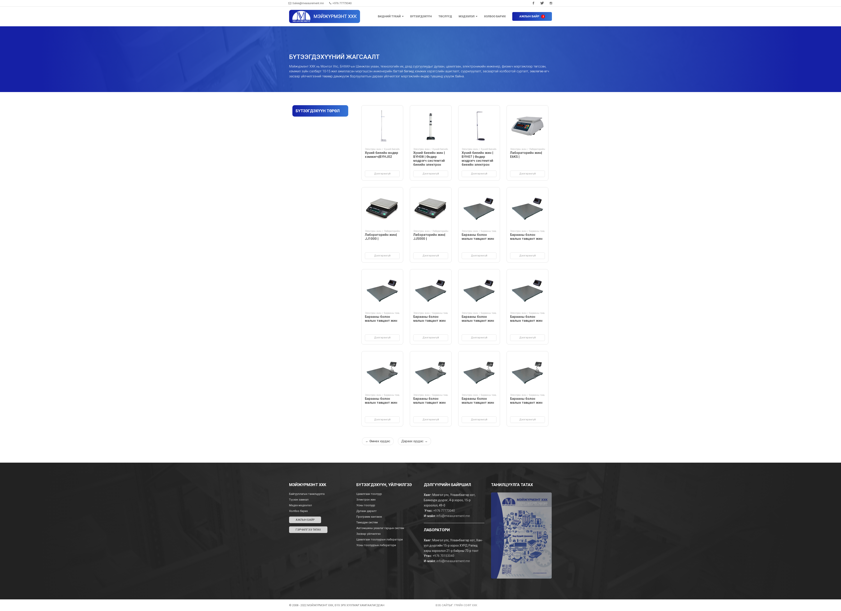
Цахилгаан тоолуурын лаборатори (379, 539)
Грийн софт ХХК (465, 605)
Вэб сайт (442, 605)
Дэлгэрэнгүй (382, 173)
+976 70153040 (443, 556)
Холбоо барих (298, 511)
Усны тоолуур (366, 505)
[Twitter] (542, 3)
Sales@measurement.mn (308, 3)
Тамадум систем (367, 522)
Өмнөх (377, 441)
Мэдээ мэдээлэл (300, 505)
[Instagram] (550, 3)
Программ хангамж (369, 516)
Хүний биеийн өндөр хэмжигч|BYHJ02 (381, 155)
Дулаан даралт (366, 511)
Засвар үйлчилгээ (368, 533)
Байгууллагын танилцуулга (307, 494)
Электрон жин (373, 149)
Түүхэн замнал (299, 499)
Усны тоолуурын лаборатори (376, 545)
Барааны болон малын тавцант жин (478, 237)
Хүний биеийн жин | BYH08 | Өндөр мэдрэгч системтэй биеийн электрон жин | (429, 161)
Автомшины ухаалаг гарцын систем (380, 528)
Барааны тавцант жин (493, 231)
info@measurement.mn (453, 516)
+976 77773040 (342, 3)
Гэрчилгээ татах (308, 529)
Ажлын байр (305, 519)
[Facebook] (533, 3)
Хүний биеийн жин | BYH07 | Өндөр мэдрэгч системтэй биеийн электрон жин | (477, 161)
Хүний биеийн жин (443, 149)
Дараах (414, 441)
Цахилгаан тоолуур (369, 494)
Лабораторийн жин (540, 149)
